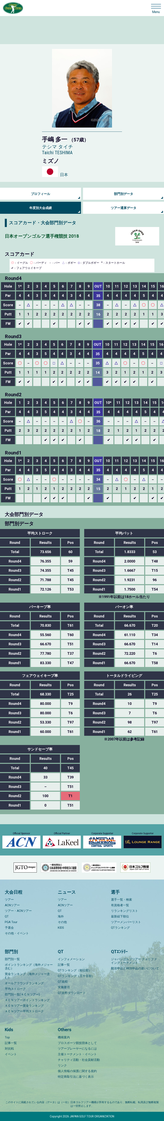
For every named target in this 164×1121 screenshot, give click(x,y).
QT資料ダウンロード (72, 993)
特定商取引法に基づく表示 (76, 1076)
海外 (61, 916)
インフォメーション (71, 959)
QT (7, 916)
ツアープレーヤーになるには (77, 1048)
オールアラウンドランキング (24, 983)
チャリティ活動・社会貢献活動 (79, 1060)
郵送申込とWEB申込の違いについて (135, 968)
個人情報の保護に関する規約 (77, 1071)
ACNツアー (12, 905)
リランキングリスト (124, 911)
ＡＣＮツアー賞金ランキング (24, 1005)
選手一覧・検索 (121, 899)
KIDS (61, 927)
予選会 (9, 927)
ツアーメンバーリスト (126, 922)
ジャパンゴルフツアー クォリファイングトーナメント (134, 961)
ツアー (9, 899)
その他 (62, 922)
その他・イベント (17, 933)
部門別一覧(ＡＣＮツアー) (22, 994)
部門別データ (123, 194)
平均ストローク (15, 989)
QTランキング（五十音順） (76, 976)
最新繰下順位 (120, 916)
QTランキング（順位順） (75, 970)
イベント (11, 1054)
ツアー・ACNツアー (18, 911)
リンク (62, 1065)
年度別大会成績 (40, 208)
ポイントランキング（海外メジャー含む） (29, 966)
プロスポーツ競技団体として (77, 1043)
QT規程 (63, 981)
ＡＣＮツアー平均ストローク (24, 1011)
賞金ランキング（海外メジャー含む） (27, 975)
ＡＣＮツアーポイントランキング (27, 1000)
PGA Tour (11, 922)
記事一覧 (64, 965)
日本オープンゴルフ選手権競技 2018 (42, 236)
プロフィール (40, 194)
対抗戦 (9, 1048)
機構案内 (64, 1037)
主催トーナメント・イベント (77, 1054)
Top (7, 1037)
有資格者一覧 (120, 905)
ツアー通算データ (123, 208)
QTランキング (120, 927)
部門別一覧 (12, 959)
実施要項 (64, 987)
